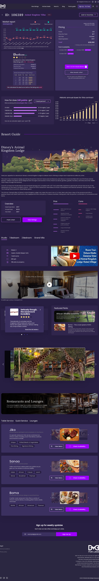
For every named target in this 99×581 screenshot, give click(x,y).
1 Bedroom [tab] (14, 238)
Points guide (72, 6)
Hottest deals (46, 6)
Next (93, 123)
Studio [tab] (4, 238)
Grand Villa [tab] (39, 238)
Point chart (11, 220)
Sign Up (84, 6)
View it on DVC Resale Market (75, 66)
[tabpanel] (49, 271)
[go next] (96, 364)
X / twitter (98, 2)
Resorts (56, 6)
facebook (95, 2)
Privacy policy (3, 551)
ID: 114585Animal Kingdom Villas (24, 82)
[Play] (74, 256)
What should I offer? (76, 72)
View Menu (58, 446)
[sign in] (93, 6)
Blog (63, 6)
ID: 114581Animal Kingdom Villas (24, 79)
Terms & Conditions (5, 549)
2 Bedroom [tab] (27, 238)
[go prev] (3, 364)
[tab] (7, 421)
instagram (92, 2)
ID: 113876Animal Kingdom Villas (24, 81)
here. (22, 48)
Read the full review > (32, 329)
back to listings (2, 15)
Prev (89, 123)
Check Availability (79, 446)
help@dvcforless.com (85, 1)
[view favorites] (97, 6)
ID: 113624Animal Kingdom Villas (24, 77)
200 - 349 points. (29, 62)
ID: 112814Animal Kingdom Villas (24, 84)
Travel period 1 (40, 101)
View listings (35, 6)
